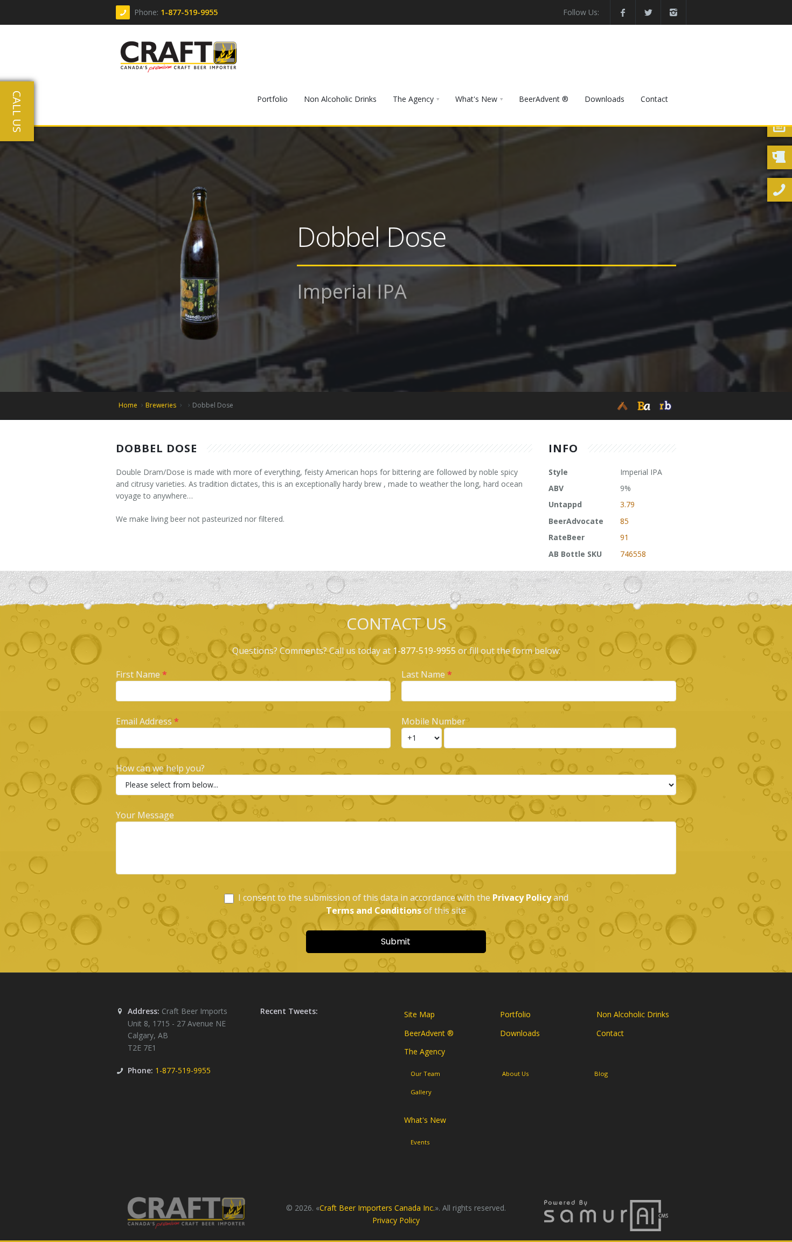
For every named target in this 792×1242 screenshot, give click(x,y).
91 (624, 537)
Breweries (160, 405)
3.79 (627, 504)
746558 (633, 554)
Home (128, 405)
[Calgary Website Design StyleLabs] (606, 1215)
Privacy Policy (396, 1220)
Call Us (17, 112)
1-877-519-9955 (189, 12)
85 (624, 521)
